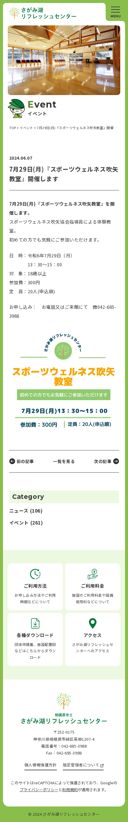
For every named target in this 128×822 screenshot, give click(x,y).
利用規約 (70, 789)
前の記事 (25, 461)
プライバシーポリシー (39, 789)
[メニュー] (115, 12)
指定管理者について (81, 765)
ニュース (19, 510)
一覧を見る (64, 461)
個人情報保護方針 (40, 765)
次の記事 (102, 461)
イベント (19, 522)
